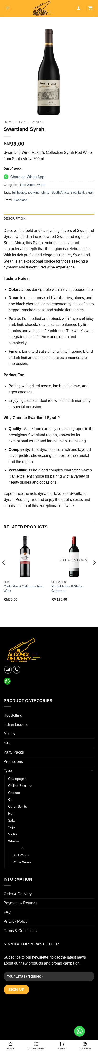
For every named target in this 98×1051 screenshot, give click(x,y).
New (7, 743)
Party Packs (14, 752)
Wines (37, 122)
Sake (12, 820)
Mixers (9, 734)
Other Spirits (17, 806)
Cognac (14, 792)
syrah (89, 192)
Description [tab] (14, 218)
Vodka (12, 834)
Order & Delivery (18, 894)
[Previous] (4, 572)
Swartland (77, 192)
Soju (11, 827)
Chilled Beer (17, 786)
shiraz (45, 192)
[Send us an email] (8, 670)
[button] (8, 8)
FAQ (7, 912)
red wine (33, 192)
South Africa (60, 192)
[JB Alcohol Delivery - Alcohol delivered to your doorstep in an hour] (43, 8)
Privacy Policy (16, 921)
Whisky (13, 841)
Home (9, 122)
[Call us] (16, 670)
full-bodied (19, 192)
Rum (11, 813)
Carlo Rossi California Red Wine (23, 589)
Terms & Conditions (20, 931)
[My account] (78, 8)
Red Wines (27, 185)
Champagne (17, 779)
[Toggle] (91, 771)
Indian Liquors (16, 724)
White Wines (22, 862)
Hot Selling (13, 715)
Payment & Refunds (20, 903)
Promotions (13, 762)
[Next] (94, 572)
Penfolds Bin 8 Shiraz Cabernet (67, 589)
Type (22, 122)
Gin (10, 799)
